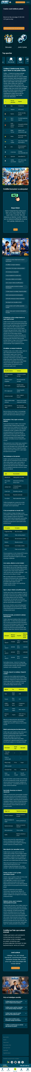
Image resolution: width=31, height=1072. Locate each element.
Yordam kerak (15, 968)
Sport (2, 1070)
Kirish (28, 2)
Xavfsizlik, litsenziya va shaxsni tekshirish (15, 298)
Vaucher (15, 1071)
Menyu (27, 1070)
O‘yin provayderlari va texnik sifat (13, 275)
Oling (15, 229)
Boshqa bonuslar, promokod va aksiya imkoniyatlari (14, 287)
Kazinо (8, 1070)
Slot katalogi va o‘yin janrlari (12, 271)
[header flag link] (10, 2)
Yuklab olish (24, 1065)
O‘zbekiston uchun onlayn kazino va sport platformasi (15, 260)
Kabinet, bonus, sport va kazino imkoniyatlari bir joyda (16, 311)
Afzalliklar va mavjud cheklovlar (13, 264)
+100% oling (14, 28)
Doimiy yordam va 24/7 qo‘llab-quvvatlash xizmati (15, 306)
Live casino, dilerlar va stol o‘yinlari (13, 279)
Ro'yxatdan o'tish (20, 2)
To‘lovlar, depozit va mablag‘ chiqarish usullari (16, 291)
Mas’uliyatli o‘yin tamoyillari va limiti (14, 302)
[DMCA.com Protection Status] (8, 1062)
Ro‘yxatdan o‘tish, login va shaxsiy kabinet (15, 268)
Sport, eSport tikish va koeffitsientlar (14, 282)
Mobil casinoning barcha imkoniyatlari (14, 295)
